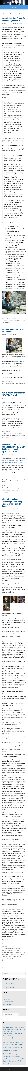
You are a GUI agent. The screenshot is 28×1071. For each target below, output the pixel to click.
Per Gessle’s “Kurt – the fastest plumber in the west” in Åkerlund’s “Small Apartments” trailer (13, 448)
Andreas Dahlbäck (7, 1029)
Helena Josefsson (13, 1038)
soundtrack (22, 435)
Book (16, 1029)
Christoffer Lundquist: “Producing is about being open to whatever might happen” (12, 502)
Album (16, 1027)
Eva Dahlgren (17, 950)
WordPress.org (7, 1004)
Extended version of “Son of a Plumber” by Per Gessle (13, 19)
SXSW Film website (7, 402)
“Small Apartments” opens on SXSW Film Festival (13, 393)
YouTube (13, 486)
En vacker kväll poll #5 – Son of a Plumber (13, 330)
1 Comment (7, 437)
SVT (14, 1056)
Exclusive (15, 944)
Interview (21, 944)
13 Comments (8, 961)
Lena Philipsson (7, 1040)
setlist (13, 1054)
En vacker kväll (8, 383)
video (18, 1059)
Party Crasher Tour (16, 1047)
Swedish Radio (18, 1056)
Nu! (4, 1047)
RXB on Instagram (8, 987)
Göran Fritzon (21, 1035)
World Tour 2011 (13, 1061)
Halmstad (5, 1038)
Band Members (8, 944)
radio (11, 1050)
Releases (13, 318)
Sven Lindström (8, 1056)
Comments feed (8, 1002)
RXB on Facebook (8, 983)
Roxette (4, 946)
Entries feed (6, 999)
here (21, 377)
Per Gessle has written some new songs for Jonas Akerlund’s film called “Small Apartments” (13, 460)
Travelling (9, 1058)
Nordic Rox (21, 1044)
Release (23, 320)
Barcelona (12, 948)
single (16, 1054)
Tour (12, 381)
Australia (13, 1029)
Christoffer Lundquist (8, 950)
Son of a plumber (6, 322)
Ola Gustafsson (8, 1047)
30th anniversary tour (8, 1027)
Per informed (7, 27)
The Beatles (10, 959)
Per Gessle (7, 318)
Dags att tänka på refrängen (14, 1033)
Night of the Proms (13, 1044)
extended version (9, 320)
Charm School (21, 1029)
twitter (15, 1058)
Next (8, 967)
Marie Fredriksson (15, 952)
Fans (21, 1033)
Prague (14, 956)
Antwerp (6, 948)
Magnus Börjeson (15, 1040)
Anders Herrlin (21, 1027)
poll (20, 383)
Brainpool (17, 948)
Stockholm (20, 1054)
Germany (5, 1035)
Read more (5, 939)
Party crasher (12, 954)
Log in (5, 997)
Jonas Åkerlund (8, 433)
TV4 (12, 1058)
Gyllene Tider (5, 952)
